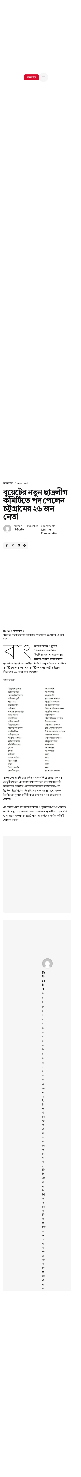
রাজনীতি (8, 483)
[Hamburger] (44, 77)
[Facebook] (7, 546)
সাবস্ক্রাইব (31, 77)
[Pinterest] (24, 546)
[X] (13, 546)
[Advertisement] (35, 589)
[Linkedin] (19, 546)
